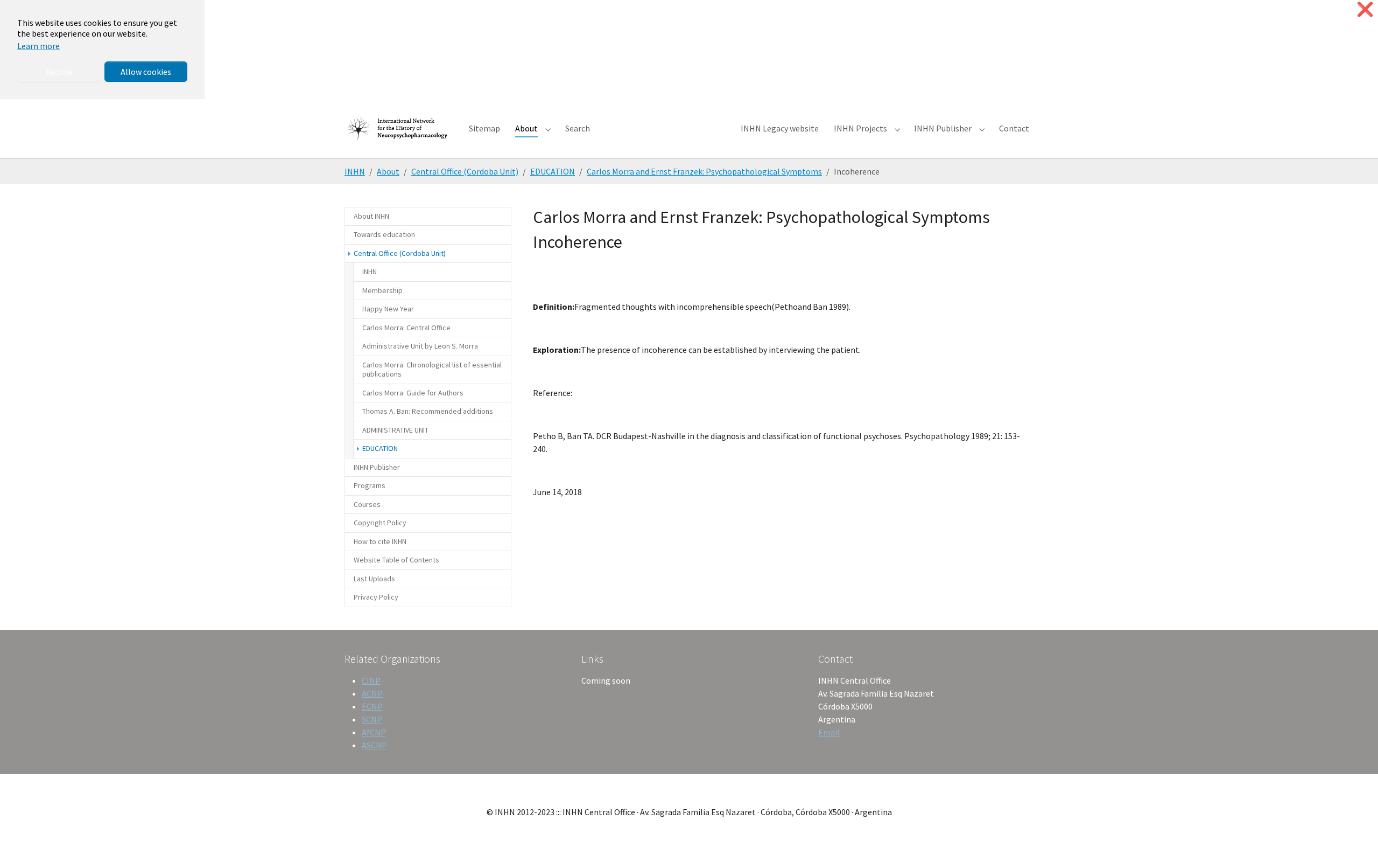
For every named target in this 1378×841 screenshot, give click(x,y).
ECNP (372, 706)
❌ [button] (1365, 9)
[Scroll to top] (1354, 817)
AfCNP (374, 732)
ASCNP (374, 745)
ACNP (372, 693)
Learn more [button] (38, 45)
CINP (371, 680)
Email (829, 732)
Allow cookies (146, 71)
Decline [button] (59, 71)
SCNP (372, 719)
